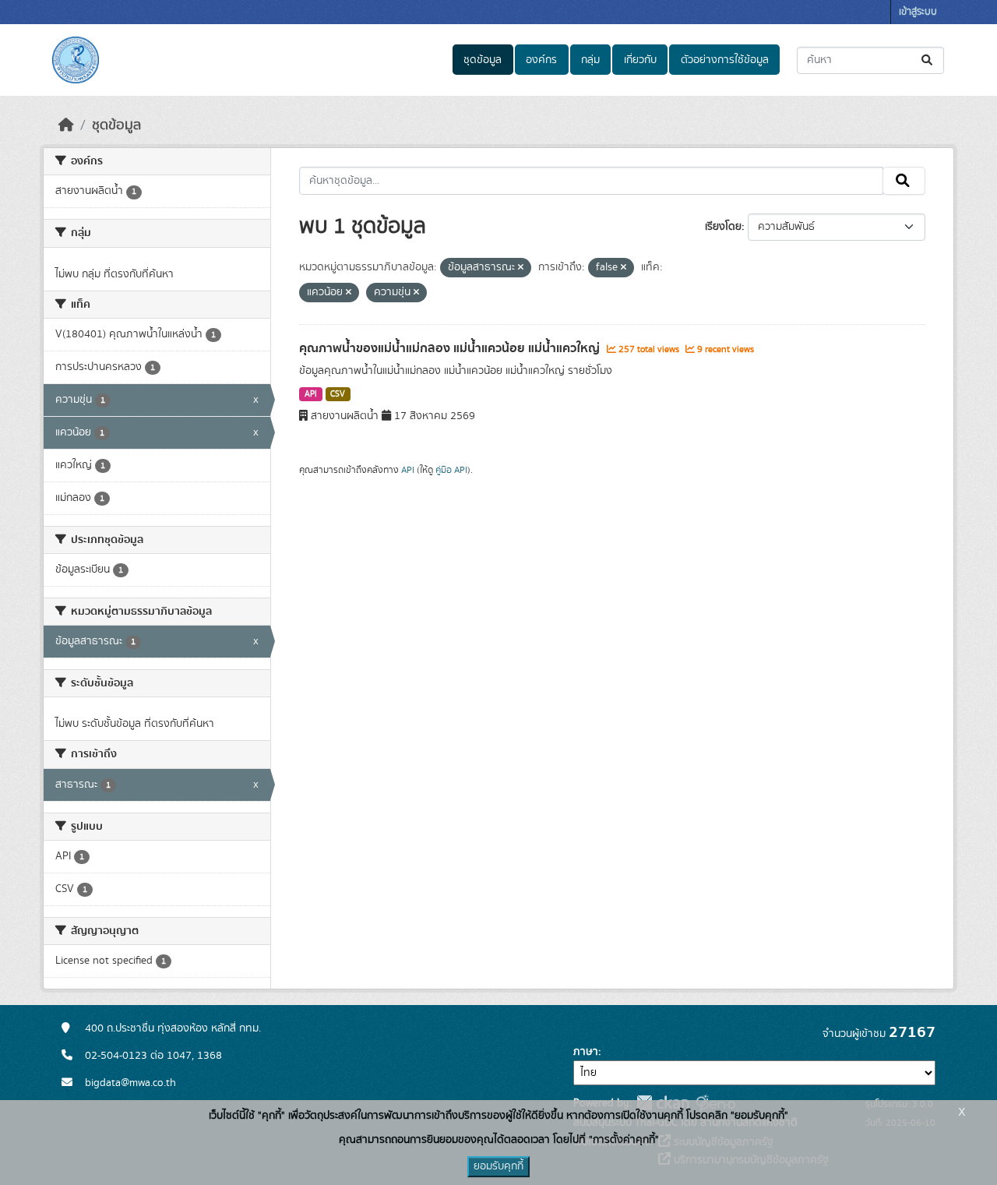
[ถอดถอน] (520, 268)
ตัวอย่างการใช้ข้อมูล (725, 60)
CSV (337, 394)
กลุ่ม (590, 60)
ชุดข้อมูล (482, 60)
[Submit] (928, 60)
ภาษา (585, 1052)
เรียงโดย (723, 227)
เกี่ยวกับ (640, 60)
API (311, 394)
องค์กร (541, 60)
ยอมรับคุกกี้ (498, 1166)
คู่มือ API (451, 470)
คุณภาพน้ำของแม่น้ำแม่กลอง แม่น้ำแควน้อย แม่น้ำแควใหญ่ (451, 348)
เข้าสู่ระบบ (918, 12)
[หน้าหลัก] (66, 125)
